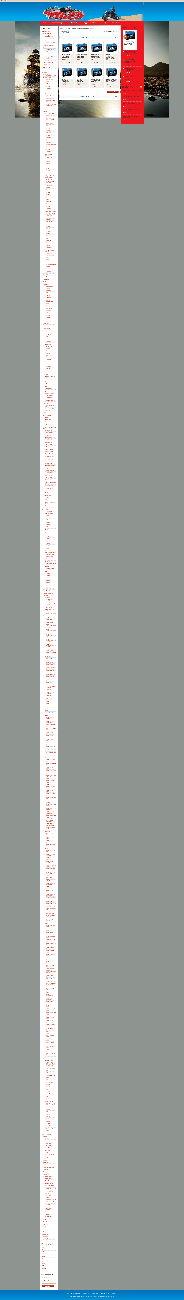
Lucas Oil (45, 1169)
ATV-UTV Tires (49, 1060)
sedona (48, 1121)
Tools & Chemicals (46, 1134)
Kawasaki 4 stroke (49, 442)
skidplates (45, 391)
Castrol (45, 1160)
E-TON (48, 128)
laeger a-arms (46, 323)
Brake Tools (48, 1178)
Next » (116, 37)
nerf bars (45, 374)
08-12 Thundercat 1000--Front (51, 649)
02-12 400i (49, 619)
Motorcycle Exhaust (50, 57)
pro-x (43, 1261)
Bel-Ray (45, 1136)
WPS (43, 1249)
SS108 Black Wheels (49, 920)
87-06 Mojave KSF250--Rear (50, 824)
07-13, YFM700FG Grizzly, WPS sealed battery (81, 56)
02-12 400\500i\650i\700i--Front (51, 645)
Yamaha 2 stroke (49, 453)
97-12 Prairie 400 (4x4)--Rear (50, 828)
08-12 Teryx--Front (51, 815)
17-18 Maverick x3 (51, 696)
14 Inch (48, 522)
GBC (47, 1072)
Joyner (46, 750)
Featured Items (46, 1234)
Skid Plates (49, 397)
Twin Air (45, 1226)
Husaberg (49, 306)
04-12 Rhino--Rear (51, 1015)
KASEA (48, 135)
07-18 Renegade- (50, 676)
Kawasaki (48, 137)
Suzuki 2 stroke (49, 449)
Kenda (48, 1084)
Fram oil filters (48, 388)
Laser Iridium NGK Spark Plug (49, 409)
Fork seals (46, 284)
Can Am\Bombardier (50, 656)
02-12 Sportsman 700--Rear (50, 873)
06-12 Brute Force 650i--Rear (51, 812)
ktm (47, 139)
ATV (46, 330)
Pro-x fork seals (49, 286)
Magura (45, 1171)
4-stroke (47, 1140)
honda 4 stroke (49, 432)
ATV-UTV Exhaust (49, 49)
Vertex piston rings (48, 459)
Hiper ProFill (46, 590)
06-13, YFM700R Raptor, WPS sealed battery (66, 56)
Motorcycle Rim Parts (48, 593)
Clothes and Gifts (46, 67)
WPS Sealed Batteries (50, 113)
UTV (46, 362)
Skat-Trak (49, 1094)
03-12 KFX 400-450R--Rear (50, 783)
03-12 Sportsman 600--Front (50, 880)
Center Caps (49, 556)
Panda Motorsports (51, 144)
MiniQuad (47, 831)
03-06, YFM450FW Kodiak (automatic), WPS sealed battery (131, 53)
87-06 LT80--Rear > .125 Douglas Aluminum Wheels (51, 985)
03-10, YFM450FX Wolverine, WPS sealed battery (111, 80)
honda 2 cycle (48, 430)
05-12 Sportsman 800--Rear (50, 898)
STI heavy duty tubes (50, 613)
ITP (46, 532)
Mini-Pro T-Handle (51, 1199)
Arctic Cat (49, 117)
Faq (102, 1293)
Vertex (43, 1251)
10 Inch (48, 515)
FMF (47, 58)
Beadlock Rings (50, 554)
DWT (47, 1070)
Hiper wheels (49, 708)
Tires (44, 1058)
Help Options (95, 1293)
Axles (44, 109)
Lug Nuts (48, 558)
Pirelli (47, 1118)
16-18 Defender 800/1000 (50, 693)
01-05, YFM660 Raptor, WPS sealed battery (95, 56)
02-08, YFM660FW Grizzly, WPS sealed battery (110, 56)
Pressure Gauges (51, 1188)
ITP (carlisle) (49, 1082)
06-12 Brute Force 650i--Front (51, 809)
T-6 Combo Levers (50, 1204)
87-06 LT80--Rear (51, 981)
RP (47, 1089)
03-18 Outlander (50, 674)
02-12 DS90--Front (51, 662)
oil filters (45, 386)
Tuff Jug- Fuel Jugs (50, 42)
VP (44, 1231)
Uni (44, 1229)
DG (47, 51)
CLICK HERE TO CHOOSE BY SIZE (51, 1062)
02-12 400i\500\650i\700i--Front (51, 640)
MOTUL (45, 1219)
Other (46, 1152)
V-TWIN (47, 1157)
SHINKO (48, 1123)
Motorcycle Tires (49, 1101)
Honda (48, 81)
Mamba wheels (50, 568)
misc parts (44, 72)
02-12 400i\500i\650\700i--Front (51, 636)
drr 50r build (46, 279)
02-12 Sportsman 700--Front (50, 869)
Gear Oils (47, 1150)
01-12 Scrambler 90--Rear (50, 858)
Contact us (114, 1293)
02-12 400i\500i (50, 622)
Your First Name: (46, 1277)
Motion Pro (44, 1268)
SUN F (48, 1098)
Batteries (45, 111)
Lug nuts (45, 325)
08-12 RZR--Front (51, 901)
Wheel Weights (48, 1216)
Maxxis (48, 1086)
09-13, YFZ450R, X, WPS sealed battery (96, 80)
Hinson (46, 94)
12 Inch (48, 519)
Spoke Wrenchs (49, 1191)
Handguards (48, 344)
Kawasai (47, 422)
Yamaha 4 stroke (49, 456)
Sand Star (45, 1236)
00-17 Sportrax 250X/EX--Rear (50, 718)
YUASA (43, 1256)
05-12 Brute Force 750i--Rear (51, 805)
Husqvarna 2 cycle (50, 435)
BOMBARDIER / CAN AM (50, 120)
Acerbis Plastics (47, 77)
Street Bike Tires (49, 1128)
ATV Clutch (46, 92)
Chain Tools (48, 1180)
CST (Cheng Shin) (51, 1068)
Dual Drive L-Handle (49, 1196)
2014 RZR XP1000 (51, 906)
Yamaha (48, 88)
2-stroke (47, 1138)
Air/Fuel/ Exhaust (46, 31)
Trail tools (47, 1214)
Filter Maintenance (49, 1147)
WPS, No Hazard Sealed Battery (49, 176)
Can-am (48, 366)
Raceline (47, 566)
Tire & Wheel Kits (47, 616)
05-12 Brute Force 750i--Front (51, 801)
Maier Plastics (46, 328)
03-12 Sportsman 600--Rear (50, 884)
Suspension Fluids (49, 1154)
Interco (48, 1079)
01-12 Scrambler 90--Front (50, 855)
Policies (108, 1293)
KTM (47, 84)
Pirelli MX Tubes (49, 607)
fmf (47, 54)
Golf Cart (47, 710)
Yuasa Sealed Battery (50, 211)
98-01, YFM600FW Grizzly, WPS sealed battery (66, 81)
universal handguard (49, 356)
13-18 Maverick (50, 690)
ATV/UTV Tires (86, 1293)
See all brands (45, 1270)
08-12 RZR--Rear (51, 903)
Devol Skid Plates (49, 393)
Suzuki (48, 86)
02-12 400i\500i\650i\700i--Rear (51, 631)
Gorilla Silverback (50, 1075)
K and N (45, 1164)
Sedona (48, 1091)
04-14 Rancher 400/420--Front (50, 722)
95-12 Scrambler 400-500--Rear (50, 916)
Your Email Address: (47, 1281)
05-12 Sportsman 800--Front (50, 894)
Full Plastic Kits (49, 79)
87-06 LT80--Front (51, 978)
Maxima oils (46, 1174)
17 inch (48, 587)
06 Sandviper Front (51, 752)
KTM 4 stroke (48, 446)
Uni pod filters (46, 64)
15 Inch (48, 548)
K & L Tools (46, 1162)
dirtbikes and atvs (46, 69)
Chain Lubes (48, 1145)
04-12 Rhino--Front (51, 1012)
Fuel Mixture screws (48, 62)
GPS (47, 1077)
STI (46, 571)
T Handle (47, 1194)
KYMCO (48, 142)
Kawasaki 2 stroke (49, 439)
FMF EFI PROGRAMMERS (49, 36)
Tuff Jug (45, 1224)
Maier (43, 1258)
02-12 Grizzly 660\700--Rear (50, 1002)
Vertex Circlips (47, 415)
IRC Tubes (47, 597)
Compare (67, 62)
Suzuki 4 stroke (49, 451)
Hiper (46, 529)
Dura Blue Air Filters (48, 45)
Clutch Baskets (50, 95)
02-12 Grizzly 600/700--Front (50, 998)
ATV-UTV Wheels (47, 511)
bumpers (45, 274)
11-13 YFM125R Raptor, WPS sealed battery (130, 61)
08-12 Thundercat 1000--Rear (51, 653)
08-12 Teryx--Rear (51, 818)
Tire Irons (47, 1212)
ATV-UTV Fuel (47, 33)
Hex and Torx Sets (50, 1183)
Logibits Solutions (109, 1296)
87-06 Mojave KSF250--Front (50, 821)
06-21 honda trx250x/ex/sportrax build (49, 74)
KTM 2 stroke (48, 444)
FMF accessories (47, 282)
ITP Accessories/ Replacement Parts (50, 551)
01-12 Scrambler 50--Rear (50, 851)
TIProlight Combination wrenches (48, 1208)
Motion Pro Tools (47, 1176)
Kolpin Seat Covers (48, 321)
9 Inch (48, 526)
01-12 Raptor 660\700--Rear (50, 995)
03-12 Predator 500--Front (50, 876)
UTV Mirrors (46, 413)
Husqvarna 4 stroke (50, 437)
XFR (46, 276)
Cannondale (49, 123)
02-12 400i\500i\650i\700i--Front (51, 626)
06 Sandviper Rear (51, 755)
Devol (43, 1263)
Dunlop (48, 1109)
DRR (47, 125)
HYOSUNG (49, 132)
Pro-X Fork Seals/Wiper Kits (49, 301)
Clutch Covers (50, 98)
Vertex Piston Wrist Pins (49, 491)
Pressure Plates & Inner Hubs (51, 105)
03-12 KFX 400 (50, 780)
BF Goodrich (49, 1065)
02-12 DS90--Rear (51, 664)
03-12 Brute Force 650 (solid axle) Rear (51, 777)
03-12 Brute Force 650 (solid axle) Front (51, 772)
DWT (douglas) (49, 513)
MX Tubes (46, 595)
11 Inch (48, 517)
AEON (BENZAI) (50, 115)
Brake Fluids (48, 1143)
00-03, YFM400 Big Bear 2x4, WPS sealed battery (129, 43)
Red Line (45, 1222)
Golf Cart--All (49, 712)
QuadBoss (47, 561)
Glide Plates (49, 395)
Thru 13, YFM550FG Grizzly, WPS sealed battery (80, 81)
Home (61, 28)
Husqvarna (49, 308)
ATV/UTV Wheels (75, 1293)
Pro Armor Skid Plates (50, 400)
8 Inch (48, 524)
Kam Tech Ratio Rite (48, 1167)
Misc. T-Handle (50, 1201)
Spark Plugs (46, 403)
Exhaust (45, 47)
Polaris (48, 147)
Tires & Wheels (46, 509)
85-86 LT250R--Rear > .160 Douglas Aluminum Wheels (51, 970)
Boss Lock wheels (51, 563)
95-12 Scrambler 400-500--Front (50, 912)
